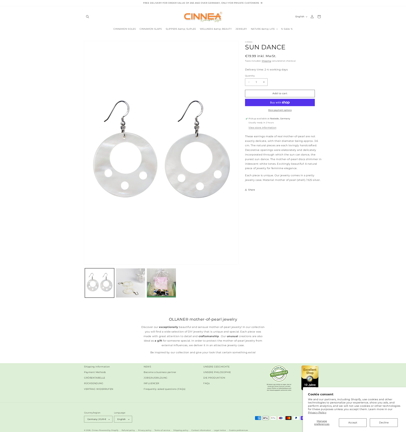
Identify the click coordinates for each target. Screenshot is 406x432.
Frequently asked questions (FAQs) (165, 389)
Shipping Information (97, 366)
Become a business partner (160, 372)
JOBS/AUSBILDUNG (155, 377)
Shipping (266, 61)
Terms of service (162, 430)
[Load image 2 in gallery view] (130, 283)
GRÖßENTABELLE (94, 377)
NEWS (147, 366)
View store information (262, 127)
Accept (352, 422)
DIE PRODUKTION (214, 377)
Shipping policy (180, 430)
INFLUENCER (151, 383)
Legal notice (220, 430)
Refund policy (128, 430)
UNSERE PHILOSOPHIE (217, 372)
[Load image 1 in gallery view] (99, 283)
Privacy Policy (317, 412)
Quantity (250, 75)
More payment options (280, 110)
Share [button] (251, 189)
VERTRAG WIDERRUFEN (98, 389)
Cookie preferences (238, 430)
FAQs (206, 383)
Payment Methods (95, 372)
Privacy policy (144, 430)
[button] (87, 16)
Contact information (201, 430)
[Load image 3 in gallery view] (161, 283)
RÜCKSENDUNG (93, 383)
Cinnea (95, 430)
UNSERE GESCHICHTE (216, 366)
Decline (384, 422)
